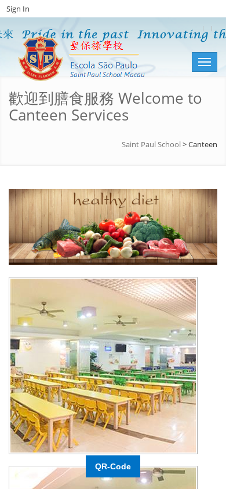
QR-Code (113, 466)
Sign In (18, 8)
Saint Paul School (151, 144)
